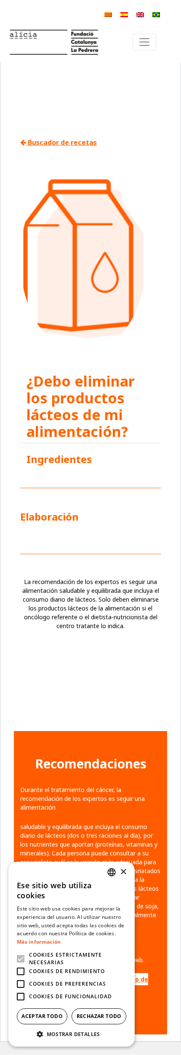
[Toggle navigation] (144, 42)
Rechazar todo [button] (99, 1016)
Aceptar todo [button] (42, 1016)
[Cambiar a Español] (124, 14)
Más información (39, 941)
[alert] (71, 954)
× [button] (123, 872)
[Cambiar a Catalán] (108, 14)
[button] (71, 1034)
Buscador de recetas (61, 142)
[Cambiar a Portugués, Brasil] (156, 14)
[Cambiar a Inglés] (140, 14)
